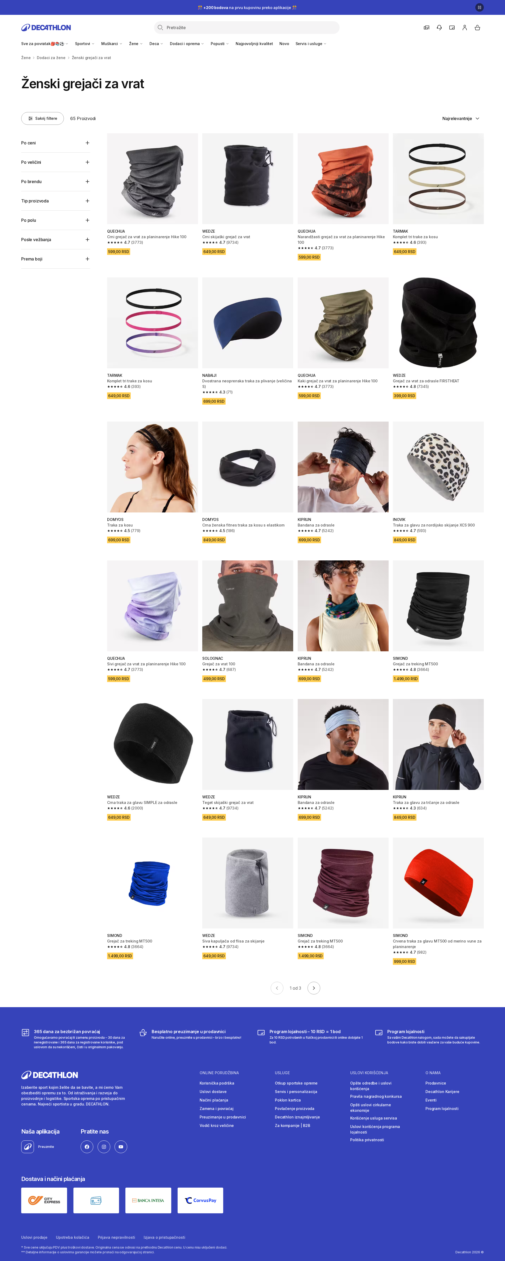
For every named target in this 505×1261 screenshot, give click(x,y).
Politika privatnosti (367, 1140)
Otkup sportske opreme (296, 1083)
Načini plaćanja (214, 1100)
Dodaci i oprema (185, 43)
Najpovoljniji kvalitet (254, 43)
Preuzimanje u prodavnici (223, 1117)
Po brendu (31, 181)
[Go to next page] (314, 988)
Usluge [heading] (282, 1073)
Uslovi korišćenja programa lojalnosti (375, 1129)
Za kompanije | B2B (292, 1125)
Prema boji (31, 259)
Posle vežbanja (36, 239)
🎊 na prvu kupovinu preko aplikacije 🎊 (247, 7)
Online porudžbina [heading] (219, 1073)
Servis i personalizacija (296, 1091)
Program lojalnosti (441, 1108)
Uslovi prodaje (34, 1237)
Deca (155, 43)
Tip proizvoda (35, 200)
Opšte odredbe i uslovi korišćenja (371, 1086)
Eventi (431, 1100)
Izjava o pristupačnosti (164, 1237)
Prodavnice (435, 1083)
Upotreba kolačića (72, 1237)
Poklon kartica (288, 1100)
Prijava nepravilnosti (116, 1237)
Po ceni (28, 142)
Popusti (218, 43)
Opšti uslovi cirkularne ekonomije (370, 1108)
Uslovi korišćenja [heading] (369, 1073)
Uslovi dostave (213, 1091)
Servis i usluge (309, 43)
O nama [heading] (433, 1073)
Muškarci (110, 43)
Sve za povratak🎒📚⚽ (43, 43)
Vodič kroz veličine (217, 1125)
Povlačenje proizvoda (294, 1108)
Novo (284, 43)
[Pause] (479, 7)
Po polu (28, 220)
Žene (134, 43)
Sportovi (83, 43)
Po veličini (31, 162)
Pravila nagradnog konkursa (376, 1096)
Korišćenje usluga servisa (373, 1118)
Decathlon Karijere (442, 1091)
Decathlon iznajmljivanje (297, 1117)
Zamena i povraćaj (217, 1108)
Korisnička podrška (217, 1083)
